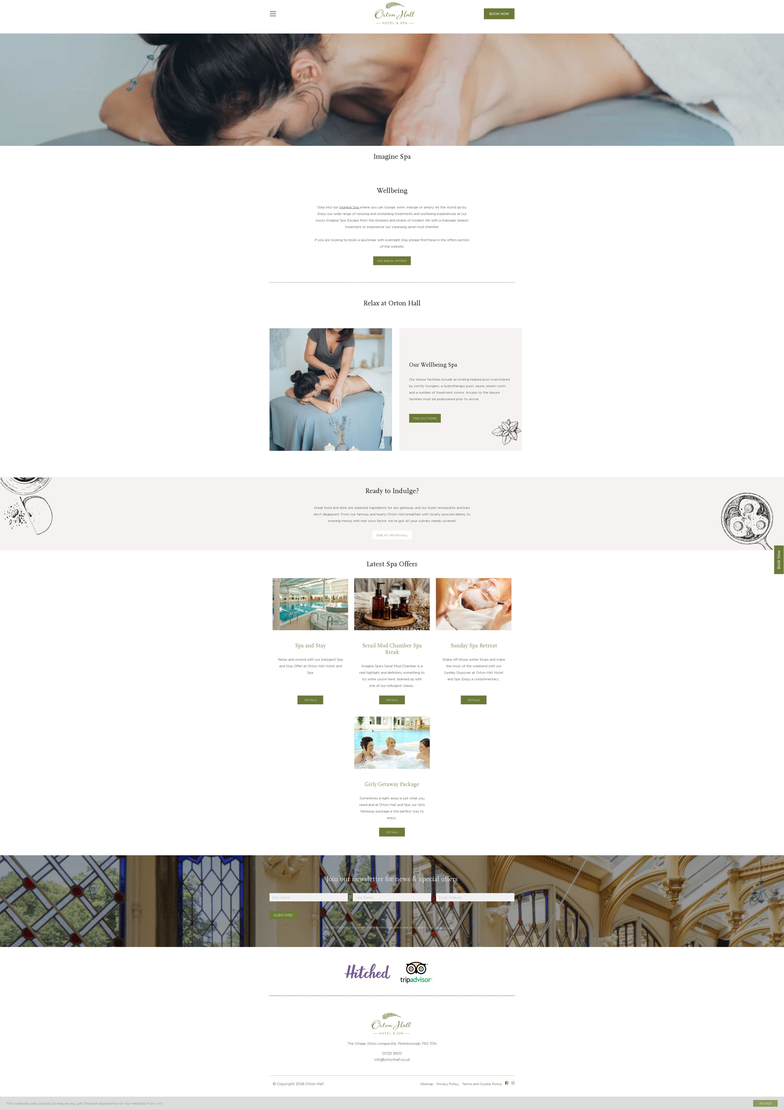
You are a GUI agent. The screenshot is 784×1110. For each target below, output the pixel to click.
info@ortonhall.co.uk (392, 1059)
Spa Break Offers (392, 260)
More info (154, 1103)
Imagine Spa (349, 207)
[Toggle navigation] (273, 14)
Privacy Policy (443, 927)
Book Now (499, 14)
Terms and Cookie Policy (482, 1084)
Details (310, 699)
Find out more (425, 418)
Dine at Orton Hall (392, 535)
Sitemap (426, 1084)
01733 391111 (392, 1053)
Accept (765, 1103)
